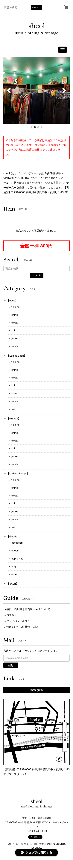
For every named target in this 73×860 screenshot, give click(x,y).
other (14, 574)
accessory (17, 542)
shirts (14, 314)
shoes (15, 550)
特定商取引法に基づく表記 (22, 626)
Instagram (36, 690)
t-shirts (15, 306)
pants (14, 346)
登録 (10, 665)
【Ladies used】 (16, 355)
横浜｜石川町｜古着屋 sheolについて (28, 609)
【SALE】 (13, 583)
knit (13, 330)
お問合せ (11, 615)
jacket (14, 338)
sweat (14, 322)
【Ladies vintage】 (18, 473)
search (36, 7)
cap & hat (17, 558)
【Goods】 (13, 536)
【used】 (12, 300)
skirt (13, 409)
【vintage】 (14, 418)
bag (13, 566)
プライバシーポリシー (19, 621)
